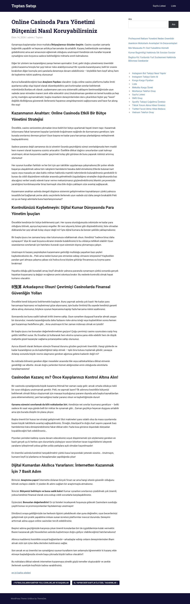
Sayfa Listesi (159, 6)
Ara (130, 19)
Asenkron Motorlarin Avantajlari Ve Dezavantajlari (152, 43)
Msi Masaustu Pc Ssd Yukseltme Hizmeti (148, 48)
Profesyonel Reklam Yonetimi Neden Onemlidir (151, 38)
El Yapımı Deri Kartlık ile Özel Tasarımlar (95, 583)
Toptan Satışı (24, 5)
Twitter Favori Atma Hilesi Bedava (148, 109)
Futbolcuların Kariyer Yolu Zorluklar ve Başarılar (41, 583)
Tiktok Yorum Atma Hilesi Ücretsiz (148, 105)
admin (30, 37)
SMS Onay (137, 98)
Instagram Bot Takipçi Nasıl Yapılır (149, 73)
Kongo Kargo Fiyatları (142, 80)
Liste (173, 6)
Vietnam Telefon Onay (143, 112)
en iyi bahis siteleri (21, 572)
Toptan (39, 37)
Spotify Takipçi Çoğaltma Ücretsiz (148, 102)
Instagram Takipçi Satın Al (145, 76)
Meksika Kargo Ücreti (142, 87)
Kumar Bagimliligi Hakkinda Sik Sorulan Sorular (151, 52)
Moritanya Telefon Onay (144, 91)
